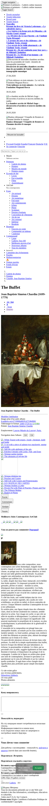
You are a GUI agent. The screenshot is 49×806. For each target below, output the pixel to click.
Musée (12, 157)
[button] (13, 14)
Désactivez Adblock (9, 675)
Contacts (23, 797)
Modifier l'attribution (9, 416)
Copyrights (17, 802)
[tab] (10, 302)
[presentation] (27, 312)
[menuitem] (46, 144)
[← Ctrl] (14, 456)
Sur (18, 797)
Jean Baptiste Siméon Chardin (20, 426)
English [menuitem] (17, 144)
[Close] (27, 151)
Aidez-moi (5, 797)
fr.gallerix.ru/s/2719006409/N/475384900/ (18, 421)
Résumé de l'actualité (15, 135)
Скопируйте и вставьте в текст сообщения (20, 775)
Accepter (38, 768)
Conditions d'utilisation (27, 799)
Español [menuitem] (24, 144)
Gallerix (12, 783)
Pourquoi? (34, 530)
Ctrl (25, 435)
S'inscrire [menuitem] (21, 146)
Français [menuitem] (31, 144)
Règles (15, 799)
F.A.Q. (13, 797)
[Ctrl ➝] (11, 476)
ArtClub (13, 186)
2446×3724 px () (30, 424)
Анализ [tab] (9, 309)
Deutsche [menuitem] (39, 144)
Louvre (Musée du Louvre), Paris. (27, 430)
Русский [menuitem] (10, 144)
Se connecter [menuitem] (11, 146)
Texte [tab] (9, 307)
